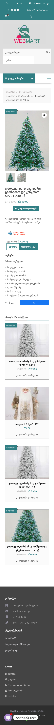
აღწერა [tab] (13, 246)
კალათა (12, 679)
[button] (44, 115)
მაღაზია (12, 673)
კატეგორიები (16, 78)
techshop (12, 696)
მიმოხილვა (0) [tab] (28, 246)
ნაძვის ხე (23, 241)
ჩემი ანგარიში (15, 690)
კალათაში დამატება (27, 208)
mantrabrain (39, 715)
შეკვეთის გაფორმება (19, 685)
